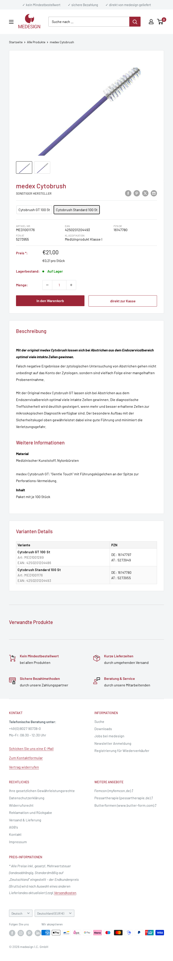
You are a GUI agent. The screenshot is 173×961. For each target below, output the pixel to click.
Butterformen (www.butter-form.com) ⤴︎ (125, 805)
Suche (99, 721)
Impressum (18, 842)
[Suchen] (135, 22)
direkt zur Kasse (123, 301)
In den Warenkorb (50, 300)
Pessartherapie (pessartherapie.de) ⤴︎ (123, 798)
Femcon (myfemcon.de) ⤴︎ (113, 790)
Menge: (22, 285)
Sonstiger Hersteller (34, 193)
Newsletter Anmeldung (112, 743)
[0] (160, 21)
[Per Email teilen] (154, 192)
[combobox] (88, 22)
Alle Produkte (36, 42)
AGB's (13, 827)
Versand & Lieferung (25, 820)
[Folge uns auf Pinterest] (29, 933)
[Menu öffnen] (11, 22)
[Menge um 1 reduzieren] (47, 285)
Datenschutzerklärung (26, 798)
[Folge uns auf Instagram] (21, 933)
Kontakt (15, 834)
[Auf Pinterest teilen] (137, 192)
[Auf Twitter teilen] (145, 192)
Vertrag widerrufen (24, 767)
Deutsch (16, 913)
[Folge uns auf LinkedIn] (38, 933)
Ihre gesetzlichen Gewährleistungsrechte (42, 790)
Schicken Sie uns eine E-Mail (31, 748)
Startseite (16, 42)
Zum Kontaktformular (26, 758)
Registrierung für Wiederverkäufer (121, 750)
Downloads (103, 728)
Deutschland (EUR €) (50, 913)
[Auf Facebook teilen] (128, 192)
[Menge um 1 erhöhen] (71, 285)
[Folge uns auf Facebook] (12, 933)
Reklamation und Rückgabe (30, 812)
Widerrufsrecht (21, 805)
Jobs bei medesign (109, 736)
